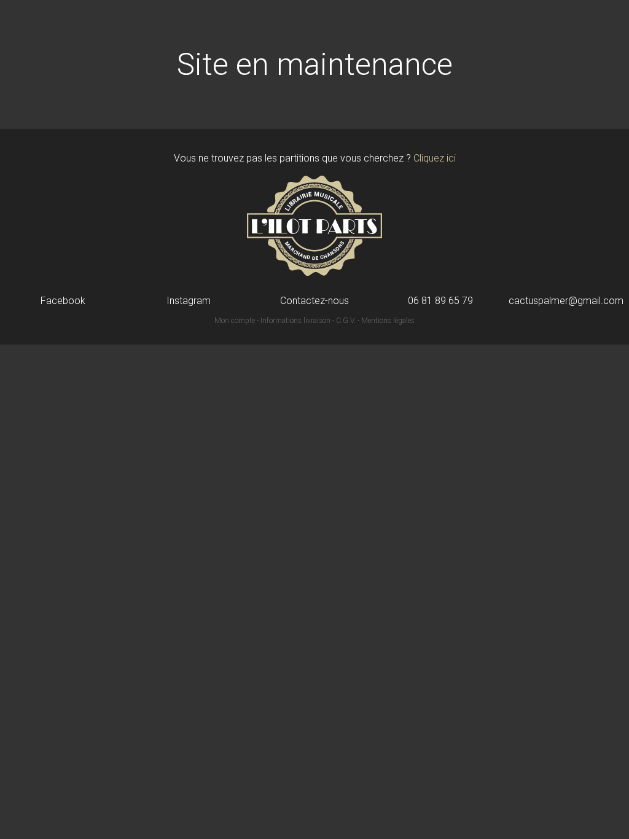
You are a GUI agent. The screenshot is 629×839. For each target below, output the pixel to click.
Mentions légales (388, 320)
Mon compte (234, 320)
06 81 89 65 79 (440, 301)
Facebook (63, 301)
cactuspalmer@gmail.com (566, 301)
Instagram (188, 301)
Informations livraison (295, 320)
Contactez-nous (314, 301)
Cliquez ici (434, 158)
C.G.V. (346, 320)
